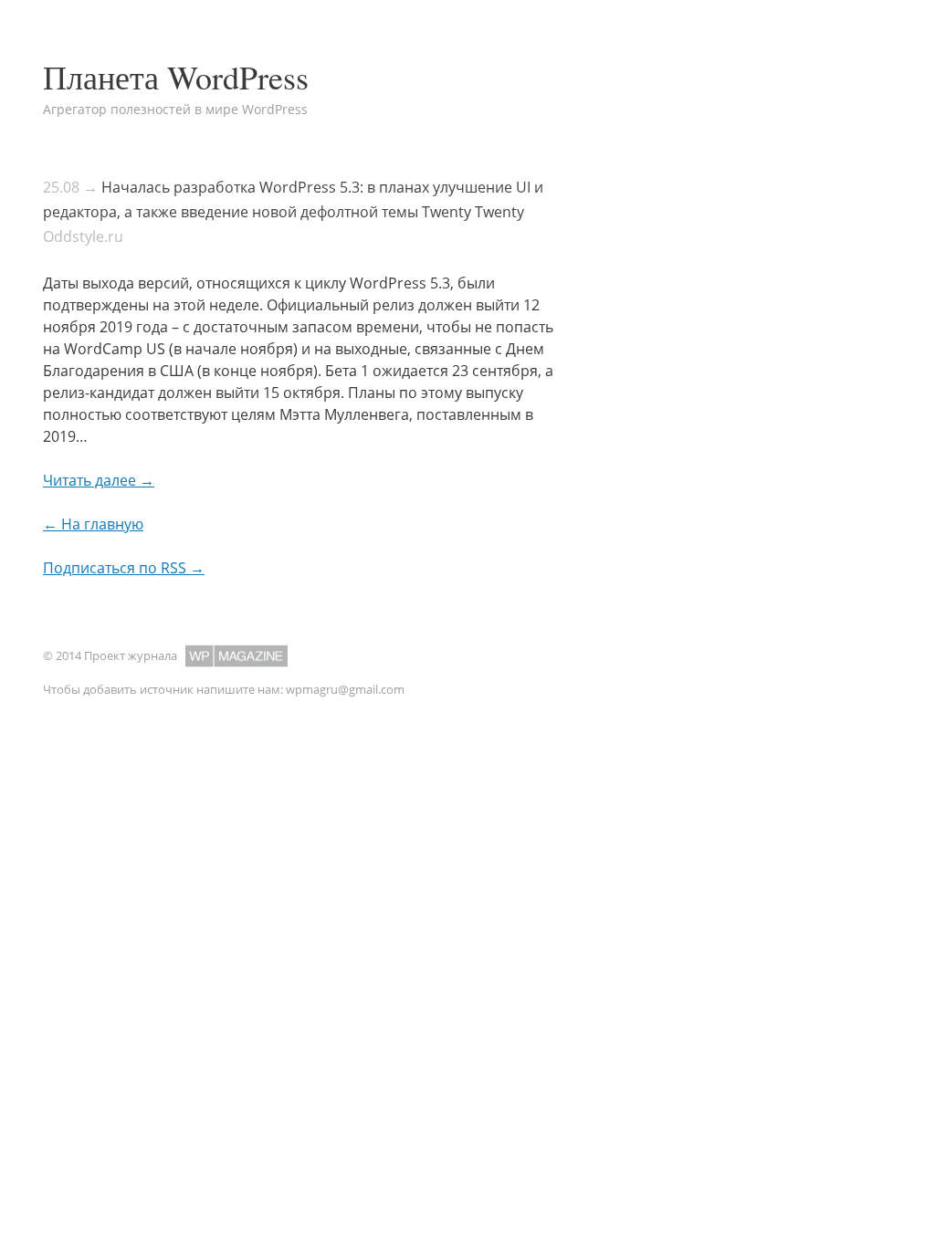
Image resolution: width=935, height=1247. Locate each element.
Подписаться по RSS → (124, 568)
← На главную (93, 524)
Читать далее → (98, 480)
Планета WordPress (176, 77)
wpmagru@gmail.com (345, 689)
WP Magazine (236, 656)
